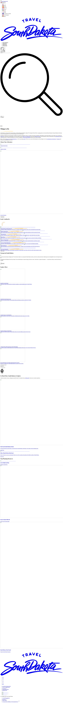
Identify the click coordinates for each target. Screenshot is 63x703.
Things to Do (4, 43)
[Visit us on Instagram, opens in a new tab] (3, 679)
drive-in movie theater (26, 137)
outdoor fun (2, 136)
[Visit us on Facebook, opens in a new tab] (3, 677)
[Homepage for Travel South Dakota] (31, 40)
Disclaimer (4, 699)
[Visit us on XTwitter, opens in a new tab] (3, 683)
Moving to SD (4, 690)
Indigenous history (37, 136)
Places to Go (4, 44)
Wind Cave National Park (27, 136)
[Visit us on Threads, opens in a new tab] (3, 681)
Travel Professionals (5, 689)
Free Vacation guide (5, 1)
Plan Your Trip (5, 45)
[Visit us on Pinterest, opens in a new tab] (3, 680)
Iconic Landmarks (5, 42)
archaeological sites (58, 136)
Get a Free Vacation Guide (6, 686)
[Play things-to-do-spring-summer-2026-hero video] (1, 126)
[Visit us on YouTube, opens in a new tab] (3, 684)
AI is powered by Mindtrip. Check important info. (10, 701)
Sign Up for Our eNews (6, 687)
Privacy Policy (4, 700)
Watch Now (2, 263)
